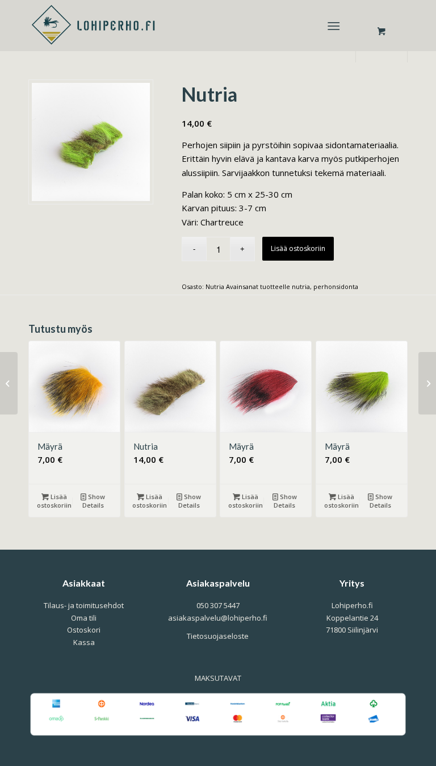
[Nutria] (9, 383)
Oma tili (84, 618)
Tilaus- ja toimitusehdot (84, 605)
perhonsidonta (335, 286)
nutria (301, 286)
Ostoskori (83, 630)
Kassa (84, 642)
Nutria (215, 286)
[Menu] (333, 25)
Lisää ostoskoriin (298, 248)
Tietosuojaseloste (218, 636)
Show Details (94, 500)
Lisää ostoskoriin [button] (54, 500)
